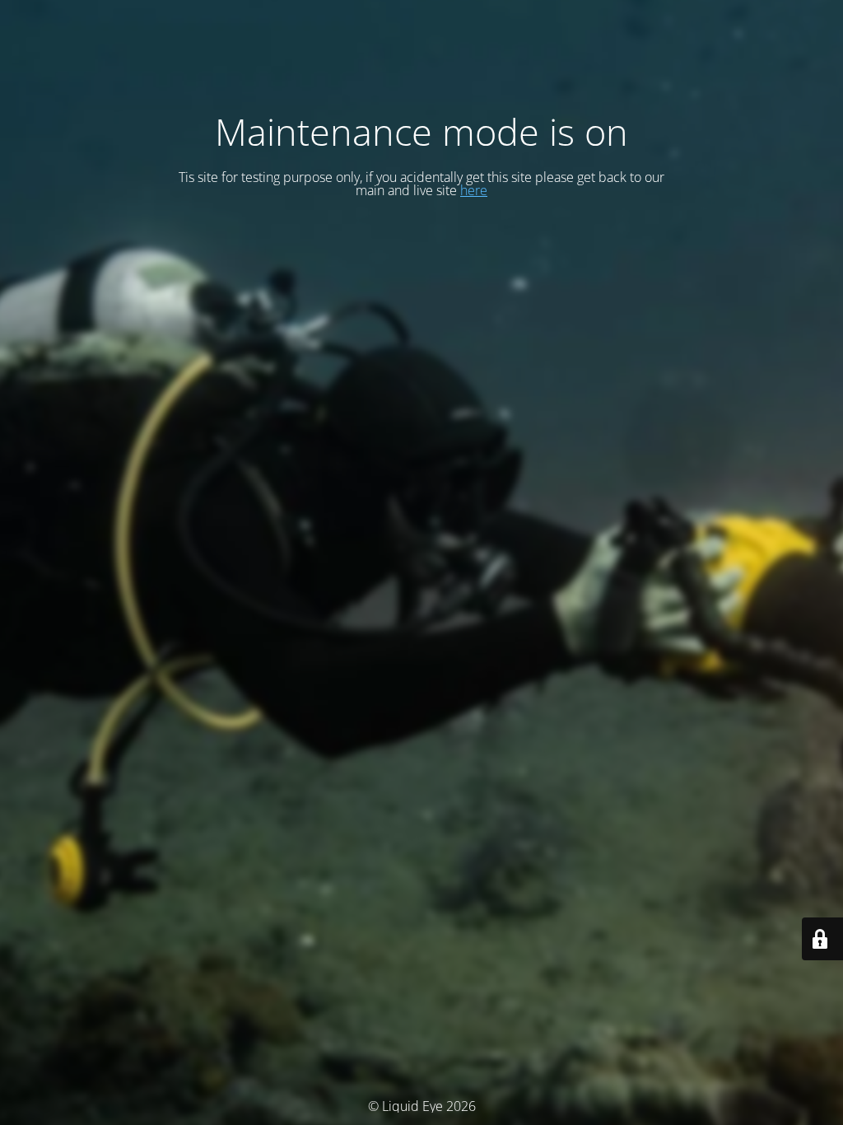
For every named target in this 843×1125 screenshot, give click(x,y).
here (473, 190)
